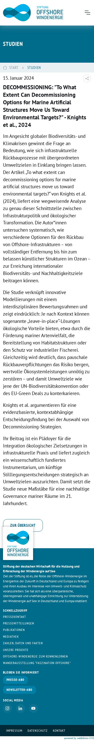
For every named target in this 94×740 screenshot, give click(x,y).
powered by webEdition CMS (79, 738)
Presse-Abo (15, 680)
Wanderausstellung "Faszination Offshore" (37, 663)
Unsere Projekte (16, 650)
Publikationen (14, 630)
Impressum (14, 730)
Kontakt (59, 730)
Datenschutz (38, 730)
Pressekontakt (14, 617)
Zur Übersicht (23, 525)
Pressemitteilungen (18, 623)
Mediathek (11, 636)
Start (14, 67)
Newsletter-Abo (19, 690)
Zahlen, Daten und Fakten (23, 643)
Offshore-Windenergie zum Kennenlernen (35, 656)
